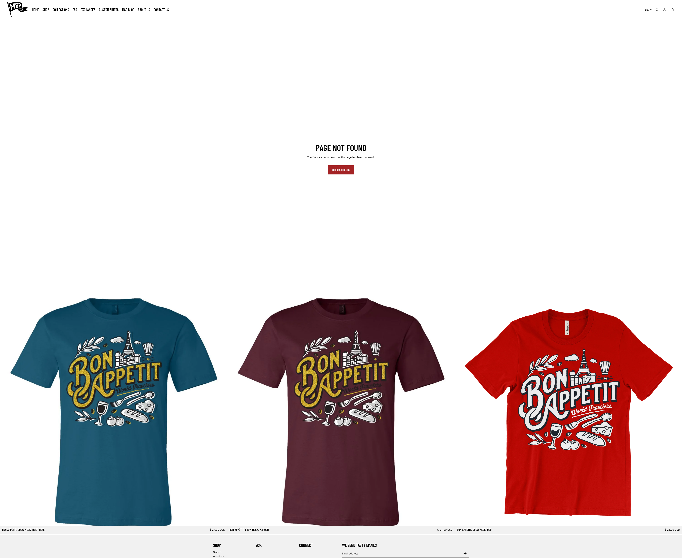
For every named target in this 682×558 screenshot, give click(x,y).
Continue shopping (341, 169)
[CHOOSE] (222, 520)
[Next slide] (221, 412)
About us (218, 556)
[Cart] (672, 10)
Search (217, 551)
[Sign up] (465, 553)
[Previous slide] (5, 412)
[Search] (657, 10)
